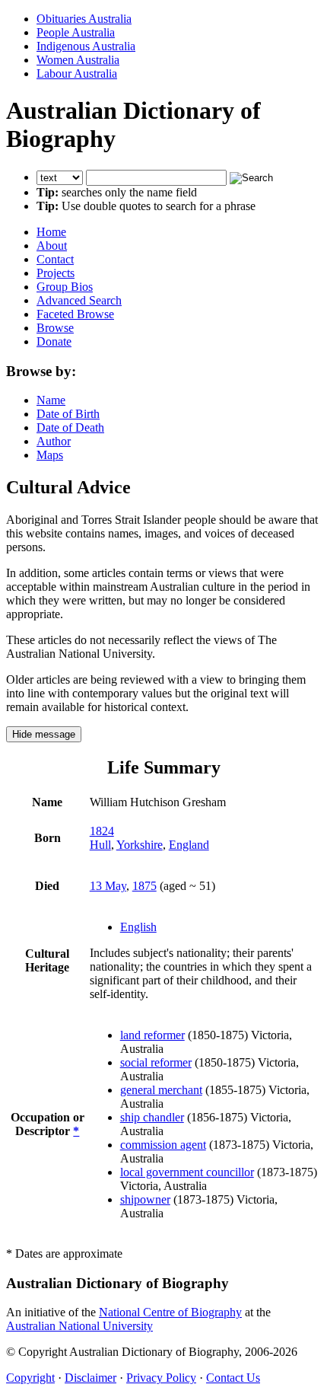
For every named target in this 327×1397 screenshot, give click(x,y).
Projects (56, 272)
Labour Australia (77, 73)
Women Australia (78, 59)
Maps (50, 454)
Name (51, 400)
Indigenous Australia (86, 46)
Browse (55, 327)
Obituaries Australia (84, 18)
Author (54, 441)
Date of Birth (68, 413)
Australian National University (79, 1325)
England (189, 844)
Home (51, 231)
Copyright (30, 1377)
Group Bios (65, 286)
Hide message (43, 734)
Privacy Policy (161, 1377)
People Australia (76, 32)
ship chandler (152, 1117)
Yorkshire (139, 844)
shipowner (145, 1199)
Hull (100, 844)
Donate (54, 341)
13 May (108, 885)
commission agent (163, 1144)
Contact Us (233, 1377)
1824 (102, 830)
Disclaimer (90, 1377)
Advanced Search (79, 300)
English (138, 926)
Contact (55, 259)
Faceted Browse (75, 314)
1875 (144, 885)
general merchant (161, 1089)
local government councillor (187, 1172)
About (52, 245)
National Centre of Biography (170, 1312)
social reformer (156, 1062)
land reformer (152, 1035)
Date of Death (70, 427)
